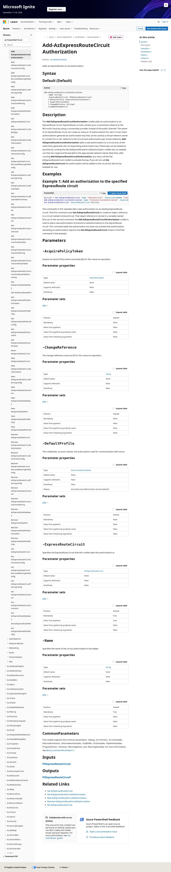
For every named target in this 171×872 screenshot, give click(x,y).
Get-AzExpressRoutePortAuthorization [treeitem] (21, 300)
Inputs (143, 55)
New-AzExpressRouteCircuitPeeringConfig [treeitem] (21, 379)
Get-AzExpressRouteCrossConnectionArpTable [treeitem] (21, 239)
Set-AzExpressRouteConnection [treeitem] (21, 594)
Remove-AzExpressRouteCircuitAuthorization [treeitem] (21, 445)
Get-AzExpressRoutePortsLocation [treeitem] (21, 332)
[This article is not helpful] (164, 70)
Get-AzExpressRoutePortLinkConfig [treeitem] (21, 321)
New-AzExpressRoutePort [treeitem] (19, 410)
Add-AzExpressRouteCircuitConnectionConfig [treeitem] (21, 65)
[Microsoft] (4, 21)
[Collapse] (31, 35)
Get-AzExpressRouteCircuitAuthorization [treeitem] (21, 140)
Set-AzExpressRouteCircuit (59, 805)
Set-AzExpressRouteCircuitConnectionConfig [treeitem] (21, 559)
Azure (51, 37)
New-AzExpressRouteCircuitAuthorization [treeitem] (21, 369)
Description (145, 45)
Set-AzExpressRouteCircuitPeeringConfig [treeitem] (21, 584)
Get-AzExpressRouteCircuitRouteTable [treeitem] (21, 186)
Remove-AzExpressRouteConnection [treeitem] (21, 491)
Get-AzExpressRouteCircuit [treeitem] (20, 120)
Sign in (165, 21)
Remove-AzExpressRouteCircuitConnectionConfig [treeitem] (21, 455)
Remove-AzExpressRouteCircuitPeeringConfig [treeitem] (21, 480)
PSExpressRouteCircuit (93, 571)
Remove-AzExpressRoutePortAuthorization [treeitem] (21, 530)
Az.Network (79, 37)
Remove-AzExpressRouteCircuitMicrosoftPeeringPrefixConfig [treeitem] (21, 468)
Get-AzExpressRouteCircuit (60, 791)
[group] (85, 200)
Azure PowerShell (64, 37)
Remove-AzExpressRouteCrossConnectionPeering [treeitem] (21, 501)
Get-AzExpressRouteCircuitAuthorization (66, 794)
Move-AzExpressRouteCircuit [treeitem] (20, 352)
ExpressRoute (93, 37)
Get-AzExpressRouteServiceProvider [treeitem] (20, 343)
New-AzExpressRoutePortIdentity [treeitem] (21, 419)
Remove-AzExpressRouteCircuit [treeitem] (20, 436)
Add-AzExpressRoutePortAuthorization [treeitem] (21, 111)
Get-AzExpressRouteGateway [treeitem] (21, 285)
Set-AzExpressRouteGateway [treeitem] (21, 616)
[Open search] (158, 22)
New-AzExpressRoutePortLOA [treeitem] (21, 428)
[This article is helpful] (161, 70)
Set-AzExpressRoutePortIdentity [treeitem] (21, 631)
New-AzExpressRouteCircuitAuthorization (67, 798)
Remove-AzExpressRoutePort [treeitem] (19, 521)
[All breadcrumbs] (44, 37)
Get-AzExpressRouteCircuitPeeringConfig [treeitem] (21, 175)
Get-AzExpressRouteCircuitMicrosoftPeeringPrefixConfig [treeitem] (21, 163)
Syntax (143, 42)
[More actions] (126, 37)
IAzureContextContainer (81, 470)
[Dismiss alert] (166, 5)
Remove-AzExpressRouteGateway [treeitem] (21, 512)
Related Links (146, 61)
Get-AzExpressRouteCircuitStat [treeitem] (21, 207)
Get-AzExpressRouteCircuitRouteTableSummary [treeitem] (21, 196)
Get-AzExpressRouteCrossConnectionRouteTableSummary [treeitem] (21, 273)
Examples (145, 48)
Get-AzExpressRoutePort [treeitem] (21, 292)
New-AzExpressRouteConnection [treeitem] (21, 390)
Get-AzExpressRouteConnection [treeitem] (21, 218)
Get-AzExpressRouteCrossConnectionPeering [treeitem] (21, 250)
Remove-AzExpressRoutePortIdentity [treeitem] (21, 541)
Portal (140, 28)
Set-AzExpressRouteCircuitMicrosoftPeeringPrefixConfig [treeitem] (21, 572)
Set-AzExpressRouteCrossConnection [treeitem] (21, 605)
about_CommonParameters (59, 750)
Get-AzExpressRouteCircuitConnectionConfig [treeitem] (21, 150)
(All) (44, 305)
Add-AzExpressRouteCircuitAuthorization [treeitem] (21, 54)
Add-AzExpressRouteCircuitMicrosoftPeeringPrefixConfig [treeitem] (21, 77)
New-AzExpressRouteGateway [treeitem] (21, 401)
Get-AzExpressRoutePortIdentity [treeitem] (21, 311)
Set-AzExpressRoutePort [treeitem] (21, 623)
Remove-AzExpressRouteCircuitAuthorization (68, 801)
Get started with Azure (157, 28)
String (108, 374)
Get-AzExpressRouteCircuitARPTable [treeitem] (21, 129)
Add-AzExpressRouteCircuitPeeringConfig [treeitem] (21, 89)
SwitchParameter (97, 278)
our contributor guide (58, 836)
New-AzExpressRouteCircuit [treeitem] (20, 359)
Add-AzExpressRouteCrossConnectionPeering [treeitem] (21, 100)
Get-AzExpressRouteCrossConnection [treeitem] (21, 228)
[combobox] (17, 40)
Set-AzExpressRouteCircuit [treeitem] (20, 550)
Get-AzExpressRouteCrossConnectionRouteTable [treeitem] (21, 260)
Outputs (144, 58)
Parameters (145, 52)
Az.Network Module (58, 59)
